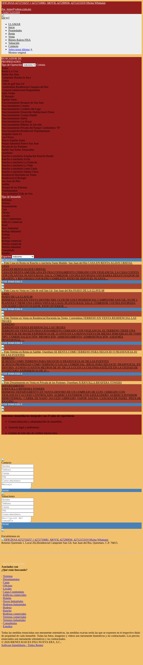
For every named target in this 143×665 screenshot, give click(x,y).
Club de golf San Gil (12, 83)
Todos (4, 68)
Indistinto (6, 199)
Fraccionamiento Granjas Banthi (19, 115)
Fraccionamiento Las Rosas (16, 121)
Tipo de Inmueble (11, 196)
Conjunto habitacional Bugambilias (20, 90)
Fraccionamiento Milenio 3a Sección (21, 124)
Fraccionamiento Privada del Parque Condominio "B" (31, 127)
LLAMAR (14, 24)
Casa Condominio (11, 218)
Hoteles (7, 598)
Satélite (5, 184)
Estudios (7, 626)
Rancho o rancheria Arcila (15, 159)
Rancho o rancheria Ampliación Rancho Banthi (27, 156)
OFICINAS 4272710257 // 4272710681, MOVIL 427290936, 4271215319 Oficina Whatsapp (56, 539)
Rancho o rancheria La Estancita (19, 162)
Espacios (6, 256)
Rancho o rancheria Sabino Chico (20, 171)
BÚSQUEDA (9, 259)
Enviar (5, 490)
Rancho (5, 237)
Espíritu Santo (9, 99)
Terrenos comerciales (14, 616)
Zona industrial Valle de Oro (17, 193)
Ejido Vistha (8, 93)
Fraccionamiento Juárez (14, 118)
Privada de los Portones (14, 146)
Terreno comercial (11, 243)
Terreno (5, 203)
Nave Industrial (9, 228)
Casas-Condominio (13, 591)
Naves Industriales (13, 601)
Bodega (5, 234)
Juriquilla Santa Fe (11, 134)
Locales (5, 215)
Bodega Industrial (11, 231)
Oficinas (7, 585)
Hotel (4, 225)
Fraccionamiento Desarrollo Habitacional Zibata (27, 112)
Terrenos (8, 576)
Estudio (5, 253)
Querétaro (6, 152)
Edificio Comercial (11, 221)
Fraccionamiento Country (15, 105)
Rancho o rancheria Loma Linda (19, 168)
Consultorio (7, 250)
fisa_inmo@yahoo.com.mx (16, 9)
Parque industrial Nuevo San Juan (20, 143)
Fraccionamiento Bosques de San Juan (22, 102)
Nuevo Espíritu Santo (13, 140)
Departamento (9, 206)
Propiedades (15, 30)
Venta (11, 36)
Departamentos (11, 579)
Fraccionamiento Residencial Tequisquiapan (25, 130)
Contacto (13, 46)
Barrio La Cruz (9, 71)
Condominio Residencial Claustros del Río (24, 86)
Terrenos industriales (14, 620)
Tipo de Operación (11, 64)
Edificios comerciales (14, 594)
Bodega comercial (11, 240)
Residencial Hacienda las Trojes (18, 174)
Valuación (13, 43)
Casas (6, 582)
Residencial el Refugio (13, 177)
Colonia (40, 64)
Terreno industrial (11, 247)
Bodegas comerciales (14, 613)
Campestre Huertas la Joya (16, 77)
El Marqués (7, 96)
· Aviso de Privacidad (13, 563)
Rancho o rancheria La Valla (17, 165)
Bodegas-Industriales (14, 604)
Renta (11, 33)
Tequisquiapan (9, 190)
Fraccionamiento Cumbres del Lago (21, 108)
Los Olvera (7, 137)
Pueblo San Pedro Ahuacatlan (17, 149)
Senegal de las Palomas (14, 187)
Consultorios (10, 623)
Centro (5, 80)
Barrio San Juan (10, 74)
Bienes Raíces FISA (19, 39)
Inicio (11, 27)
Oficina (5, 212)
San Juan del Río (10, 181)
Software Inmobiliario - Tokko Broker (22, 645)
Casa (4, 209)
